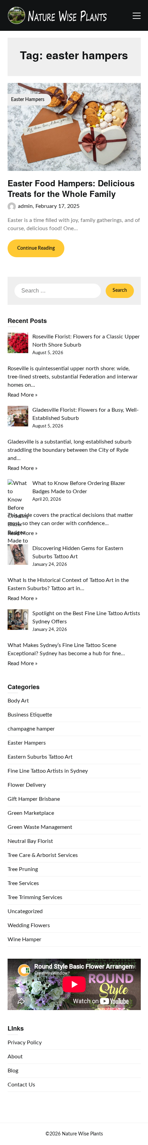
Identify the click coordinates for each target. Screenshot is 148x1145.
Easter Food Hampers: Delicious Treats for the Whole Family (71, 188)
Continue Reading (36, 248)
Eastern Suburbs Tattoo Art (40, 757)
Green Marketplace (31, 813)
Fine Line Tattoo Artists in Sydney (48, 771)
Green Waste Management (40, 827)
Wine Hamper (24, 939)
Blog (13, 1070)
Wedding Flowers (29, 925)
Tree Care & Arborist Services (43, 855)
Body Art (18, 701)
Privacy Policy (25, 1042)
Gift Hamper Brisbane (34, 799)
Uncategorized (25, 911)
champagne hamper (31, 729)
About (15, 1056)
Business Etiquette (30, 715)
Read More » (23, 395)
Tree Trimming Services (35, 897)
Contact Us (21, 1084)
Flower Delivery (27, 785)
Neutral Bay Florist (30, 841)
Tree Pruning (23, 869)
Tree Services (23, 883)
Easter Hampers (27, 743)
